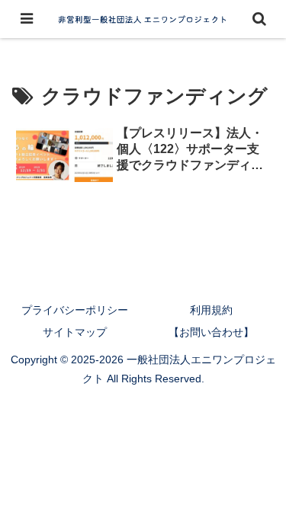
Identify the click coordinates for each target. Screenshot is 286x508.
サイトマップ (75, 332)
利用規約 (211, 310)
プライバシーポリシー (74, 310)
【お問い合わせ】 (211, 332)
